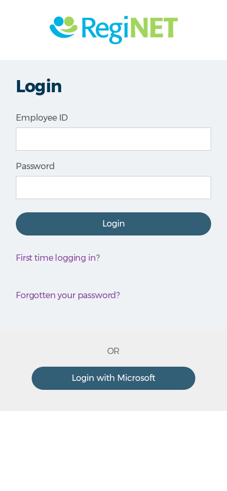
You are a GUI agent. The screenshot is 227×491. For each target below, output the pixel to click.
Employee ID (42, 118)
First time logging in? (57, 258)
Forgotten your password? (68, 295)
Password (35, 166)
